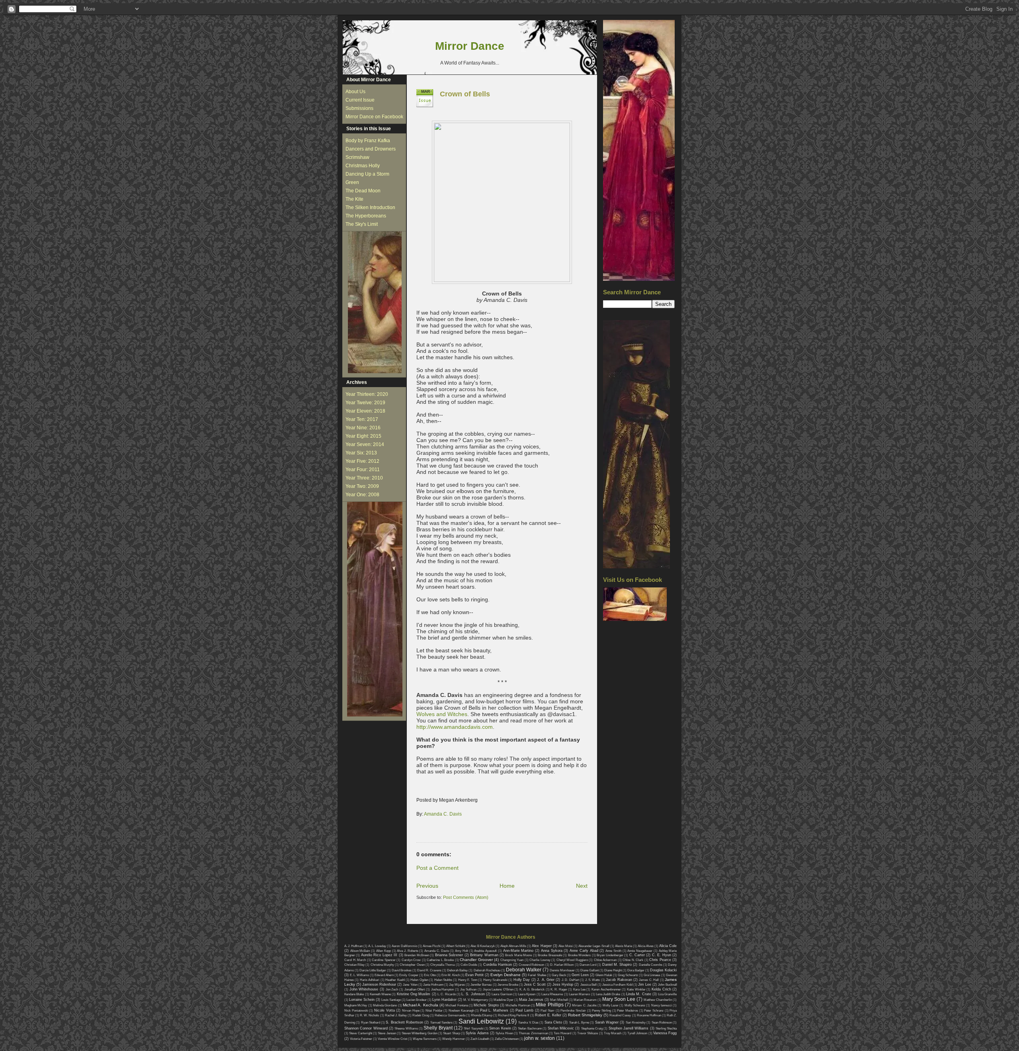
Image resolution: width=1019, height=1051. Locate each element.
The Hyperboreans (366, 216)
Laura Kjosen (526, 994)
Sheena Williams (406, 1028)
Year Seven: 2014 (365, 444)
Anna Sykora (551, 951)
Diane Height (613, 970)
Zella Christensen (507, 1039)
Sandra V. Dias (528, 1022)
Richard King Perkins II (513, 1015)
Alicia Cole (668, 946)
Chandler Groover (476, 959)
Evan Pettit (474, 975)
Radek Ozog (420, 1015)
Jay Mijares (457, 984)
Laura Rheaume (552, 994)
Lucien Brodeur (416, 1000)
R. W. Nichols (369, 1015)
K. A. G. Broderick (532, 989)
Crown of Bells (465, 94)
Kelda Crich (661, 989)
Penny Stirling (601, 1010)
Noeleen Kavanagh (461, 1010)
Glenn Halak (603, 975)
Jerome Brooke (508, 984)
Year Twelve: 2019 (365, 402)
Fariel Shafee (537, 975)
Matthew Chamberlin (658, 1000)
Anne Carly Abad (584, 951)
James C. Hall (649, 980)
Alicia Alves (646, 946)
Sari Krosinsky (636, 1022)
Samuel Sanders (441, 1022)
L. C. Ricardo (446, 994)
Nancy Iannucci (661, 1005)
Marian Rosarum (585, 1000)
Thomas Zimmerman (533, 1033)
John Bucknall (667, 984)
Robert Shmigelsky (585, 1015)
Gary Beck (559, 975)
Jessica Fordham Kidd (617, 984)
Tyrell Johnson (637, 1033)
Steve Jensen (387, 1033)
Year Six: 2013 (361, 453)
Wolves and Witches (441, 714)
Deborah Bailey (457, 970)
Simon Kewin (500, 1028)
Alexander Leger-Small (593, 946)
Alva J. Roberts (407, 951)
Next (582, 886)
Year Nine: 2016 (363, 428)
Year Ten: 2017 (362, 419)
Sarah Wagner (607, 1022)
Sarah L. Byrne (579, 1022)
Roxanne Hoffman (649, 1015)
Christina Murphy (382, 965)
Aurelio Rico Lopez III (379, 955)
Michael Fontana (456, 1005)
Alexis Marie (623, 946)
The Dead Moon (363, 191)
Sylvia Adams (477, 1033)
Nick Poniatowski (356, 1010)
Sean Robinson (662, 1022)
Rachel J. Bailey (396, 1015)
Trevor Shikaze (587, 1033)
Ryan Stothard (370, 1022)
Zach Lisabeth (479, 1039)
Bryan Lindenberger (610, 955)
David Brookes (402, 970)
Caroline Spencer (384, 960)
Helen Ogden (419, 980)
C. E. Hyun (661, 955)
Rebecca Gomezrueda (450, 1015)
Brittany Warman (484, 955)
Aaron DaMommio (404, 946)
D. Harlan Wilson (562, 965)
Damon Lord (588, 965)
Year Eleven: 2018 (365, 411)
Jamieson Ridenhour (379, 984)
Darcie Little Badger (372, 970)
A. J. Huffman (353, 946)
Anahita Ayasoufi (485, 951)
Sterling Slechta (666, 1028)
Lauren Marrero (579, 994)
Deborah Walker (523, 970)
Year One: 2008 (362, 494)
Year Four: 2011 (363, 469)
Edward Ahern (384, 975)
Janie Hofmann (433, 984)
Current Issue (360, 100)
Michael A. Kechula (420, 1005)
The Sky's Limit (362, 224)
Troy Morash (612, 1033)
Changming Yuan (512, 960)
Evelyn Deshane (505, 975)
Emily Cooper (408, 975)
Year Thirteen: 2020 (367, 394)
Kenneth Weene (380, 994)
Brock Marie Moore (518, 955)
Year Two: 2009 (362, 486)
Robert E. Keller (548, 1015)
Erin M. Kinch (450, 975)
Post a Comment (437, 868)
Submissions (359, 108)
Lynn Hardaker (444, 1000)
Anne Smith (613, 951)
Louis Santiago (391, 1000)
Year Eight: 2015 (363, 436)
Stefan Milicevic (561, 1028)
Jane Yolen (410, 984)
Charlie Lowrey (539, 960)
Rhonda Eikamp (481, 1015)
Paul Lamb (524, 1010)
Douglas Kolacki (663, 970)
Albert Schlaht (455, 946)
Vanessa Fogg (665, 1033)
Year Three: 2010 (364, 478)
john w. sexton (539, 1038)
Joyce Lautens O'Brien (498, 989)
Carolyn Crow (411, 960)
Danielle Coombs (650, 965)
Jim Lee (644, 984)
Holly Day (521, 980)
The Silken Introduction (370, 207)
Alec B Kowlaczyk (482, 946)
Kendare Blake (354, 994)
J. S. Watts (592, 980)
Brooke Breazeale (550, 955)
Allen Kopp (383, 951)
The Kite (354, 199)
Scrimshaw (357, 157)
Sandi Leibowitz (481, 1021)
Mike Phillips (549, 1005)
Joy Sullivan (468, 989)
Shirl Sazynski (473, 1028)
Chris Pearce (660, 960)
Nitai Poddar (434, 1010)
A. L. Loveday (377, 946)
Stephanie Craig (592, 1028)
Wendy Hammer (453, 1039)
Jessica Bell (588, 984)
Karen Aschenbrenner (606, 989)
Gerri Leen (580, 975)
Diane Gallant (589, 970)
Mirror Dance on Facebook (374, 116)
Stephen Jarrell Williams (629, 1028)
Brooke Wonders (579, 955)
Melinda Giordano (385, 1005)
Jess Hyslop (562, 984)
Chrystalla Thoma (442, 965)
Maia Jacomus (531, 1000)
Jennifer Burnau (481, 984)
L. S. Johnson (473, 994)
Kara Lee (579, 989)
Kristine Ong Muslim (414, 994)
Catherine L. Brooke (440, 960)
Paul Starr (547, 1010)
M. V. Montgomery (475, 1000)
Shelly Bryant (438, 1028)
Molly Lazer (611, 1005)
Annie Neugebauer (639, 951)
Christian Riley (354, 965)
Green (352, 182)
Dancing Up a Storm (367, 174)
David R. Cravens (429, 970)
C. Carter (637, 955)
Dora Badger (635, 970)
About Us (355, 91)
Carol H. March (355, 960)
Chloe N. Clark (633, 960)
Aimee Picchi (432, 946)
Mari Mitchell (559, 1000)
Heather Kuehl (394, 980)
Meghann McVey (355, 1005)
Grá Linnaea (652, 975)
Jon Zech (392, 989)
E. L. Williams (359, 975)
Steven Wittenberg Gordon (419, 1033)
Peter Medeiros (627, 1010)
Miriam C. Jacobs (584, 1005)
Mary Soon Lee (618, 999)
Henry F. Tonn (467, 980)
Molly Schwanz (635, 1005)
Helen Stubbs (443, 980)
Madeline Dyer (503, 1000)
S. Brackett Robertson (404, 1022)
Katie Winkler (636, 989)
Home (507, 886)
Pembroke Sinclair (573, 1010)
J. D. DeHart (570, 980)
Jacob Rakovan (619, 980)
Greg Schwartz (628, 975)
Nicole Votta (384, 1010)
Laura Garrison (502, 994)
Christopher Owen (412, 965)
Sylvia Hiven (504, 1033)
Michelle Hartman (518, 1005)
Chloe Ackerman (605, 960)
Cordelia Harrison (497, 965)
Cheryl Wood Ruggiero (572, 960)
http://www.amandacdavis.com (454, 727)
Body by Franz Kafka (368, 140)
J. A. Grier (545, 980)
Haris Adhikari (369, 980)
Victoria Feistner (361, 1039)
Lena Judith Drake (608, 994)
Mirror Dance (469, 46)
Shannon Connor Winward (366, 1028)
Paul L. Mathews (494, 1010)
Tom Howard (562, 1033)
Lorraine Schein (362, 1000)
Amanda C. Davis (443, 814)
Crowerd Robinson (531, 965)
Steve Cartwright (360, 1033)
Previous (427, 886)
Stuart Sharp (451, 1033)
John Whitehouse (364, 989)
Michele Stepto (486, 1005)
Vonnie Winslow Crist (392, 1039)
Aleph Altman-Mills (513, 946)
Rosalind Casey (620, 1015)
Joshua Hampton (442, 989)
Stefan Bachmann (529, 1028)
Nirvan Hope (411, 1010)
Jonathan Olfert (414, 989)
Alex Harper (541, 946)
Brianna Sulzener (449, 955)
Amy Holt (461, 951)
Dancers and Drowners (371, 149)
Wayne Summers (425, 1039)
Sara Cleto (553, 1022)
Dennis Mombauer (562, 970)
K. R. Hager (558, 989)
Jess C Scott (535, 984)
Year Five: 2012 (362, 461)
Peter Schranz (654, 1010)
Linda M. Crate (638, 994)
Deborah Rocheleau (487, 970)
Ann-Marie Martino (518, 951)
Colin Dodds (469, 965)
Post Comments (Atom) (465, 897)
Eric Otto (430, 975)
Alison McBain (360, 951)
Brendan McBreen (416, 955)
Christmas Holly (363, 165)
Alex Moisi (565, 946)
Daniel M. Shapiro (617, 965)
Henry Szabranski (495, 980)
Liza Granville (667, 994)
